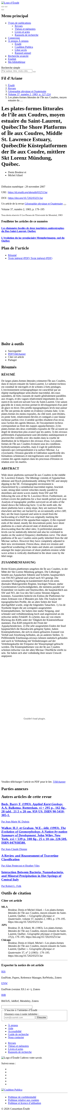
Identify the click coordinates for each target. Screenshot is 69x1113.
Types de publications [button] (19, 23)
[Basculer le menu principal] (2, 9)
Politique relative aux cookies (23, 1100)
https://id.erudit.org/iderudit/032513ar (27, 192)
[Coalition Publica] (11, 1089)
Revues (19, 26)
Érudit (18, 44)
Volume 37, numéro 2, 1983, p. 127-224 (29, 94)
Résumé (12, 255)
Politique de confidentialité (22, 1097)
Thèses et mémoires (25, 29)
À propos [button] (13, 41)
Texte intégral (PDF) (19, 258)
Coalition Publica (24, 47)
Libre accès (21, 50)
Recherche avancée (18, 56)
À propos (23, 41)
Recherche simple (10, 67)
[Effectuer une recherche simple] (2, 6)
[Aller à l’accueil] (10, 2)
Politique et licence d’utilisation (24, 1103)
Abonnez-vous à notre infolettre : (21, 1014)
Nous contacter (16, 1037)
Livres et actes (22, 32)
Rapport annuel (23, 53)
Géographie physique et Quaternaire (27, 91)
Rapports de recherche (26, 35)
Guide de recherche (18, 1034)
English (12, 59)
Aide (10, 1028)
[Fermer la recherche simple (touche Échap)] (6, 6)
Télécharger (59, 781)
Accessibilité (14, 1031)
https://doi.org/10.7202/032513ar (25, 198)
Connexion (14, 38)
